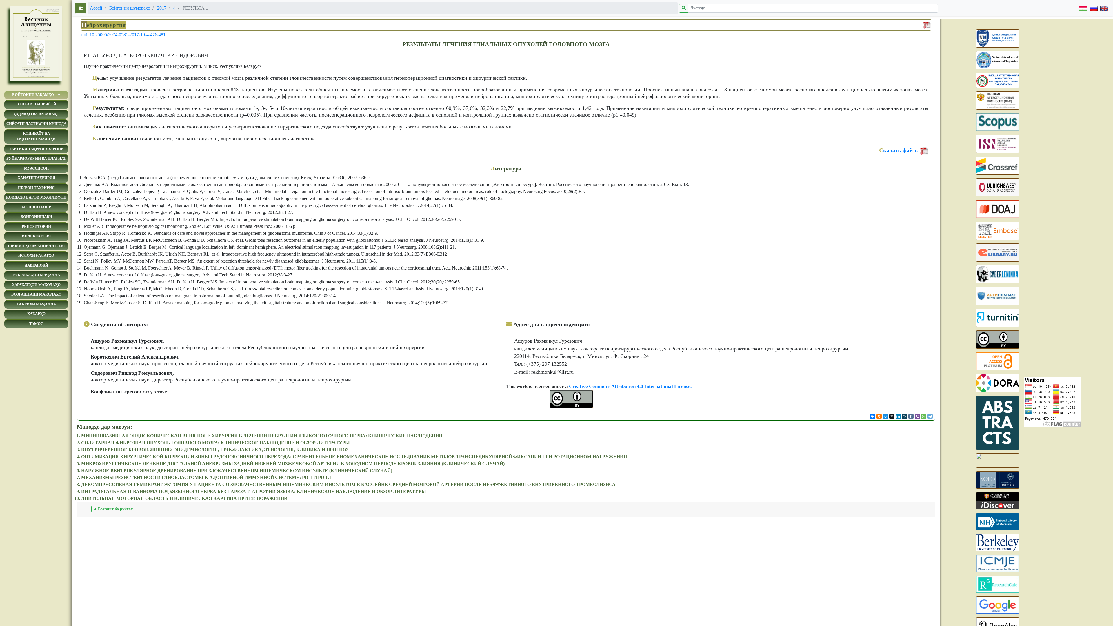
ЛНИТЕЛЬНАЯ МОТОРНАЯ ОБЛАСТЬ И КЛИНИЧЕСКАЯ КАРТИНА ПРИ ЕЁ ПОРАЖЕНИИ (184, 498)
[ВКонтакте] (872, 416)
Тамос (36, 323)
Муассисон (36, 168)
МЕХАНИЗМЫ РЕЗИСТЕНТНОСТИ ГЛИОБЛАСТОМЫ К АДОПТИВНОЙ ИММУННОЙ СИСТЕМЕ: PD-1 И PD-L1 (206, 477)
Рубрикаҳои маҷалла (36, 275)
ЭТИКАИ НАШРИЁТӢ (36, 104)
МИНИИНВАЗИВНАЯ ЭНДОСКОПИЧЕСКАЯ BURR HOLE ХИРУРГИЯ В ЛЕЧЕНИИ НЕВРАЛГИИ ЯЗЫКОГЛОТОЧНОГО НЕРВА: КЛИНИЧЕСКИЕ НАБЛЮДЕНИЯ (261, 435)
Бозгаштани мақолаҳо (36, 294)
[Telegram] (930, 416)
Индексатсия (36, 236)
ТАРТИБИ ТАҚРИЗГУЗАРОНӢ (36, 149)
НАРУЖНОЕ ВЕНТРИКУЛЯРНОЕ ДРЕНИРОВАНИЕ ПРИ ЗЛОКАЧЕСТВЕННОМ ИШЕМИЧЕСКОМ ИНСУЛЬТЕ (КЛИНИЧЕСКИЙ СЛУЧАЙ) (236, 470)
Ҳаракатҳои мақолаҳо (36, 285)
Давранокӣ (36, 265)
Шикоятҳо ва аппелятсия (36, 246)
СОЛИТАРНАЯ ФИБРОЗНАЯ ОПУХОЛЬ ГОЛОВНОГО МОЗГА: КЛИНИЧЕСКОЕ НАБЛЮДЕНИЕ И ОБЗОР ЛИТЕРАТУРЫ (215, 442)
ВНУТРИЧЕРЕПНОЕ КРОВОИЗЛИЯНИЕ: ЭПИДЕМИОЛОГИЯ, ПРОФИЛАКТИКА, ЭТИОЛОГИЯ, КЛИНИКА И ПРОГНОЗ (214, 449)
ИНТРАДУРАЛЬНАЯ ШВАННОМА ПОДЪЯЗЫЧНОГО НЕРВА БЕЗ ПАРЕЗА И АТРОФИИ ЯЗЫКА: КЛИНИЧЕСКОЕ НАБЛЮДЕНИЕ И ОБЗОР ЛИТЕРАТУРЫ (253, 491)
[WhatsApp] (923, 416)
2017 (161, 8)
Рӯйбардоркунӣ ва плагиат (36, 158)
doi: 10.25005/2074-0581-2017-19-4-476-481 (123, 34)
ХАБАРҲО (36, 314)
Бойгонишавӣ (36, 216)
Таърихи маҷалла (36, 304)
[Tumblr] (911, 416)
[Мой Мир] (885, 416)
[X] (891, 416)
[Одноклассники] (879, 416)
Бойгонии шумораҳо (129, 8)
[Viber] (917, 416)
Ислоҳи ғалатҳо (36, 255)
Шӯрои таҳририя (36, 187)
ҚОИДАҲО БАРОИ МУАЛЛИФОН (36, 197)
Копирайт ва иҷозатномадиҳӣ (36, 136)
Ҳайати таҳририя (36, 178)
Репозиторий (36, 226)
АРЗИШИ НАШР (36, 207)
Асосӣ (96, 8)
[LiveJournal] (904, 416)
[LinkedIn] (898, 416)
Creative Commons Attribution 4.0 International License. (630, 386)
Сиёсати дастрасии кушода (36, 123)
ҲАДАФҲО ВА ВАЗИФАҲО (36, 114)
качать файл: (898, 150)
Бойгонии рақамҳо (33, 94)
